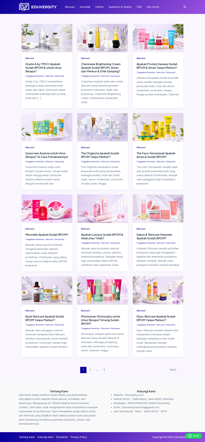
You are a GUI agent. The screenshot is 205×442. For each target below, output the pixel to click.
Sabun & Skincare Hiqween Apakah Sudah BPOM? (154, 236)
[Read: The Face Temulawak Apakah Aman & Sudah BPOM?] (158, 127)
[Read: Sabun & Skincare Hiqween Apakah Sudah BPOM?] (158, 208)
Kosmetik (85, 6)
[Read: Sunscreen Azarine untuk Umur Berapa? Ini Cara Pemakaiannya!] (47, 127)
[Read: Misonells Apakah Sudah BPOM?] (47, 208)
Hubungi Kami (45, 437)
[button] (185, 7)
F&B (139, 6)
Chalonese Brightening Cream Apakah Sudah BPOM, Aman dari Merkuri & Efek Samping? (101, 67)
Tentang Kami (27, 437)
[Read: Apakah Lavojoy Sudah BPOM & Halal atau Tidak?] (102, 208)
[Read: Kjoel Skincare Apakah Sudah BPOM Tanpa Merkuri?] (47, 290)
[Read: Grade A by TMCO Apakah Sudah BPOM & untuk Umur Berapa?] (47, 37)
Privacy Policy (78, 437)
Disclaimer (62, 437)
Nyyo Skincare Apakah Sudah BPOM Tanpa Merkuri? (156, 318)
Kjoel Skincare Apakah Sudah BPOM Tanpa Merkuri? (44, 318)
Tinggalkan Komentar (34, 76)
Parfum (99, 6)
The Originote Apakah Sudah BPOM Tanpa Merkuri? (100, 154)
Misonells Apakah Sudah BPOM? (46, 234)
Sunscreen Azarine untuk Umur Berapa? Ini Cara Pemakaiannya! (46, 154)
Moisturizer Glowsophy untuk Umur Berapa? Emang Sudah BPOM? (100, 320)
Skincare (70, 6)
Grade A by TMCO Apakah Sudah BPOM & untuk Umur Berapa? (43, 67)
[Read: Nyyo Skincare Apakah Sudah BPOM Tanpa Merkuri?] (158, 290)
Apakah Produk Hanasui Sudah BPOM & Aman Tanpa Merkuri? (157, 65)
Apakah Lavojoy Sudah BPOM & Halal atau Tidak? (102, 236)
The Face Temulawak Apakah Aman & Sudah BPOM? (156, 154)
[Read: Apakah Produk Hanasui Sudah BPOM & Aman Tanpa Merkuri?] (158, 37)
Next (174, 369)
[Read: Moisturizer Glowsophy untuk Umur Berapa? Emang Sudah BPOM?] (102, 290)
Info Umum (153, 6)
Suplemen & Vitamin (120, 6)
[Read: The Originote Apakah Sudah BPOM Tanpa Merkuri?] (102, 127)
